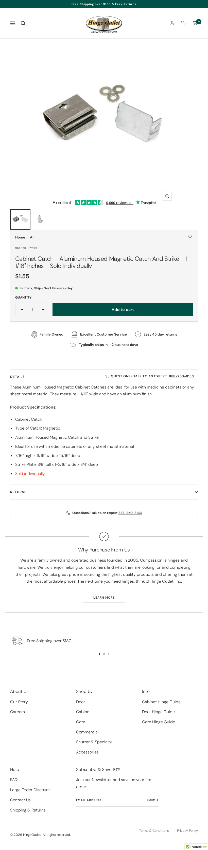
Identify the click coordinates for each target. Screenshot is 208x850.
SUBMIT (153, 800)
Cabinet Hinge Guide (161, 702)
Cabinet (83, 711)
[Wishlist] (184, 24)
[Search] (23, 23)
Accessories (87, 752)
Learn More (104, 598)
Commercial (87, 732)
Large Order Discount (30, 789)
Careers (17, 711)
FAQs (15, 779)
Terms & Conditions (154, 830)
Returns (18, 492)
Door (80, 702)
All (32, 237)
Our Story (19, 702)
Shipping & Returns (28, 810)
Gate (80, 722)
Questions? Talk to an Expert (152, 376)
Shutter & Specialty (94, 742)
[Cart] (195, 23)
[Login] (172, 23)
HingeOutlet (32, 835)
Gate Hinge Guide (158, 722)
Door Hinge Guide (158, 711)
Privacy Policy (187, 830)
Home (20, 237)
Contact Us (20, 800)
